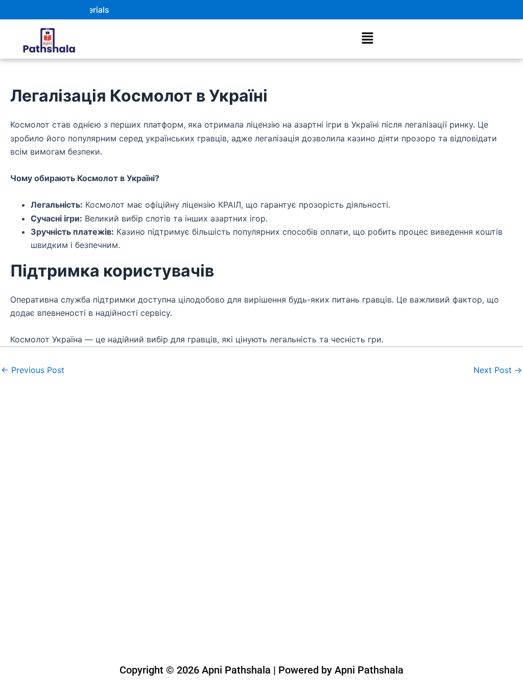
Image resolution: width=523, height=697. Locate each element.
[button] (367, 39)
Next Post (497, 370)
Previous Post (32, 370)
